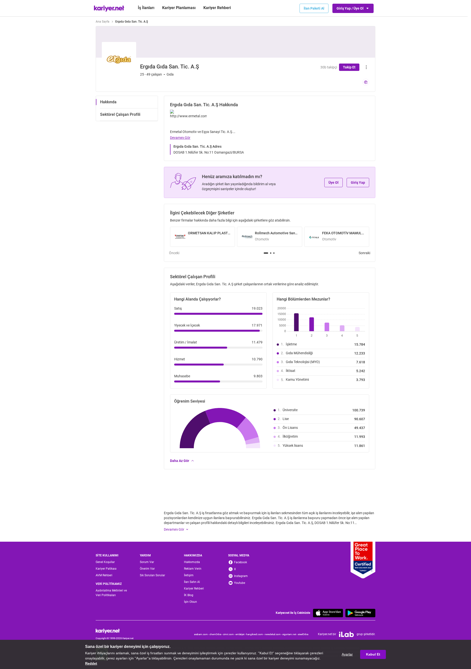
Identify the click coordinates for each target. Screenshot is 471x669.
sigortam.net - (290, 634)
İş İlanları (146, 7)
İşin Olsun (190, 601)
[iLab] (346, 634)
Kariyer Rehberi (194, 588)
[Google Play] (360, 613)
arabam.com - (201, 634)
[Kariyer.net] (114, 631)
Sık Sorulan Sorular (152, 575)
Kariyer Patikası (106, 568)
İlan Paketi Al (314, 8)
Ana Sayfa (102, 21)
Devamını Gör (180, 138)
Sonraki (364, 253)
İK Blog (188, 595)
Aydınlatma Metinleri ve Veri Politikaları (111, 593)
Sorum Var (147, 562)
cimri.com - (229, 634)
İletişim (189, 575)
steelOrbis (303, 634)
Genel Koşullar (105, 562)
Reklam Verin (192, 568)
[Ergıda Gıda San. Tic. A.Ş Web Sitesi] (365, 82)
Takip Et (349, 67)
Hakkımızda (192, 562)
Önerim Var (147, 568)
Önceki (174, 253)
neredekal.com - (273, 634)
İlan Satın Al (192, 582)
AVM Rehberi (104, 575)
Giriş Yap (358, 182)
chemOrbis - (216, 634)
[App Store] (328, 613)
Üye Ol (333, 182)
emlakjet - (241, 634)
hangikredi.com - (255, 634)
